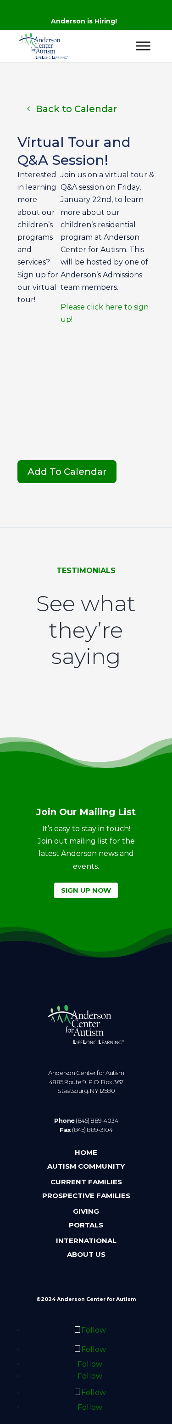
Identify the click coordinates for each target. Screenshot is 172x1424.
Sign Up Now (86, 890)
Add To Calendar (67, 471)
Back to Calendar (76, 108)
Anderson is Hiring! (84, 21)
